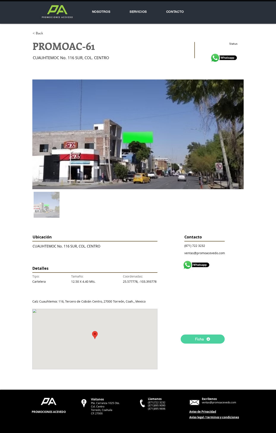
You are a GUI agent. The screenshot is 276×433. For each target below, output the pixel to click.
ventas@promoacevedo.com (204, 253)
